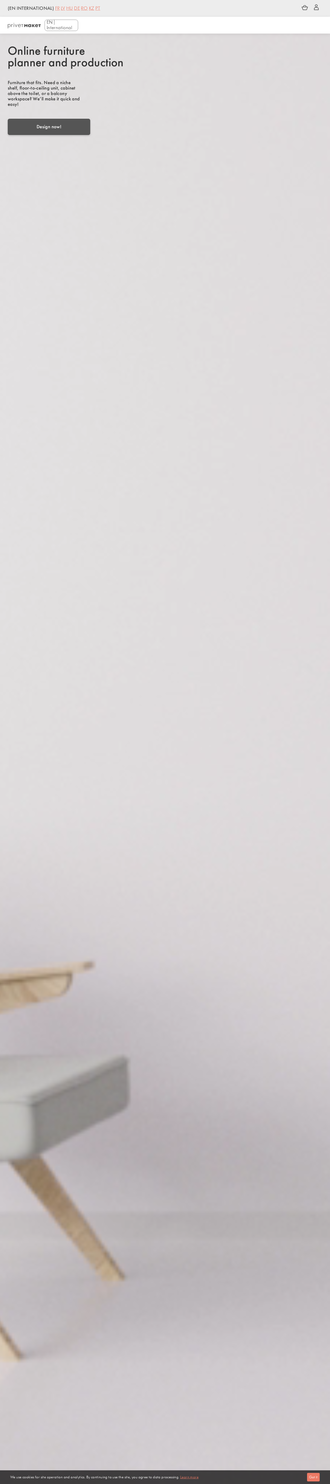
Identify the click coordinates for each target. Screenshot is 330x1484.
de (77, 8)
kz (91, 8)
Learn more (189, 1477)
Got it (313, 1477)
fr (57, 8)
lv (63, 8)
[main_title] (24, 26)
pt (97, 8)
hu (69, 8)
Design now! (49, 127)
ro (84, 8)
